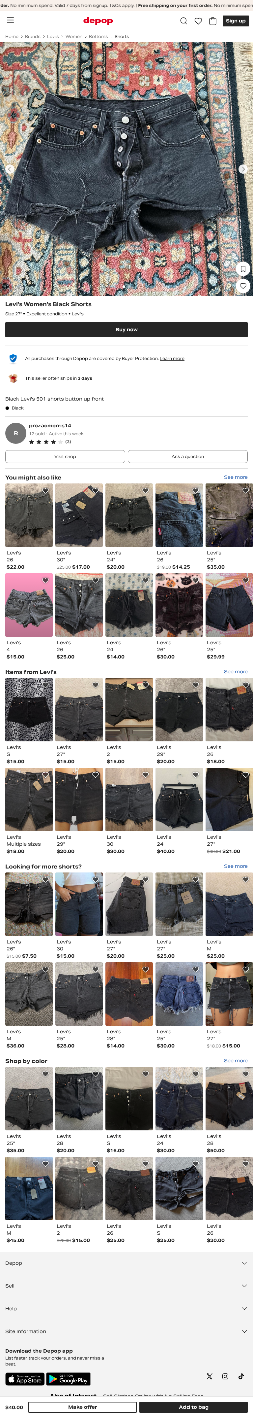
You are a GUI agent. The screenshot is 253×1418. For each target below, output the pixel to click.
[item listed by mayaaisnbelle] (29, 904)
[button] (138, 442)
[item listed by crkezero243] (229, 709)
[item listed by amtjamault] (229, 994)
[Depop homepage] (98, 21)
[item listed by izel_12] (129, 1098)
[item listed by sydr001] (29, 1188)
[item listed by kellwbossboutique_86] (79, 799)
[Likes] (198, 21)
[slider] (126, 169)
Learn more (172, 358)
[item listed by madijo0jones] (29, 799)
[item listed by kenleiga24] (179, 515)
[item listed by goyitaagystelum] (129, 904)
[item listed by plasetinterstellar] (29, 709)
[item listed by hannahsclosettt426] (129, 994)
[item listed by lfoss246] (29, 515)
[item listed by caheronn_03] (179, 709)
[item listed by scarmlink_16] (229, 904)
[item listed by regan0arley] (179, 605)
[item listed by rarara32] (29, 994)
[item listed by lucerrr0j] (129, 1188)
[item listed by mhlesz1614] (29, 1098)
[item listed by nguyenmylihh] (129, 515)
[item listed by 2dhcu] (129, 709)
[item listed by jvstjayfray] (229, 799)
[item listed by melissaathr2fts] (79, 1188)
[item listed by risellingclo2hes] (179, 1188)
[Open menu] (10, 20)
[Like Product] (45, 490)
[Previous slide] (10, 169)
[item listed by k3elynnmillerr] (229, 1188)
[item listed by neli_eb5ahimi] (129, 799)
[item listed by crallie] (79, 605)
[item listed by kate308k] (179, 1098)
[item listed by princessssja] (79, 904)
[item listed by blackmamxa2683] (229, 605)
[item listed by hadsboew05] (179, 799)
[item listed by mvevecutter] (129, 605)
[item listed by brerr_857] (79, 515)
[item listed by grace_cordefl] (29, 605)
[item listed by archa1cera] (179, 994)
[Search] (184, 21)
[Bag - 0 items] (213, 21)
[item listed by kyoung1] (229, 1098)
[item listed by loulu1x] (179, 904)
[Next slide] (243, 169)
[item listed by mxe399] (229, 515)
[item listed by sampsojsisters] (79, 1098)
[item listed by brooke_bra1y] (79, 709)
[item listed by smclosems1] (79, 994)
